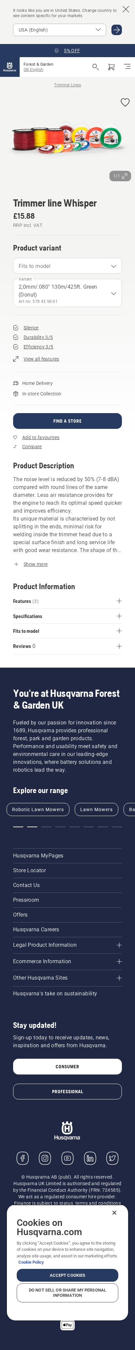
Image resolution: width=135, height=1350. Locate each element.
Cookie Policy (31, 1262)
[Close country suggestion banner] (126, 9)
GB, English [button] (33, 69)
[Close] (114, 1212)
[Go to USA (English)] (116, 30)
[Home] (10, 67)
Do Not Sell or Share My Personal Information (67, 1293)
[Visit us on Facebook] (22, 1158)
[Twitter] (112, 1158)
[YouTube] (67, 1158)
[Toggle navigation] (127, 67)
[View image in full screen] (67, 139)
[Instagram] (44, 1158)
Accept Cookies (68, 1275)
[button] (125, 103)
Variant (25, 279)
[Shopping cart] (111, 67)
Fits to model (34, 266)
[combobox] (67, 266)
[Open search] (96, 67)
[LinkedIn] (90, 1158)
